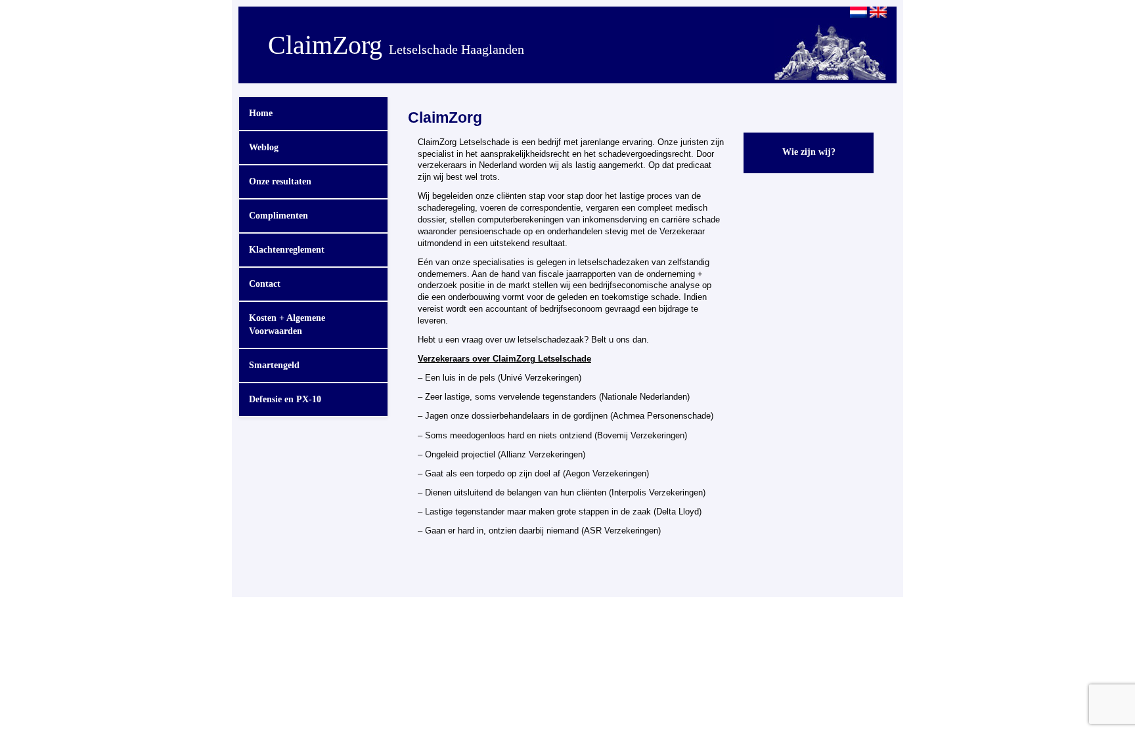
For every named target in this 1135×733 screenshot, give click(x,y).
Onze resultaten (280, 181)
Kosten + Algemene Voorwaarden (287, 324)
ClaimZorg (396, 45)
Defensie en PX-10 (285, 399)
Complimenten (278, 215)
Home (261, 113)
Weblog (263, 147)
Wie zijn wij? (808, 152)
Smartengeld (274, 365)
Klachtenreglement (286, 250)
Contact (264, 284)
